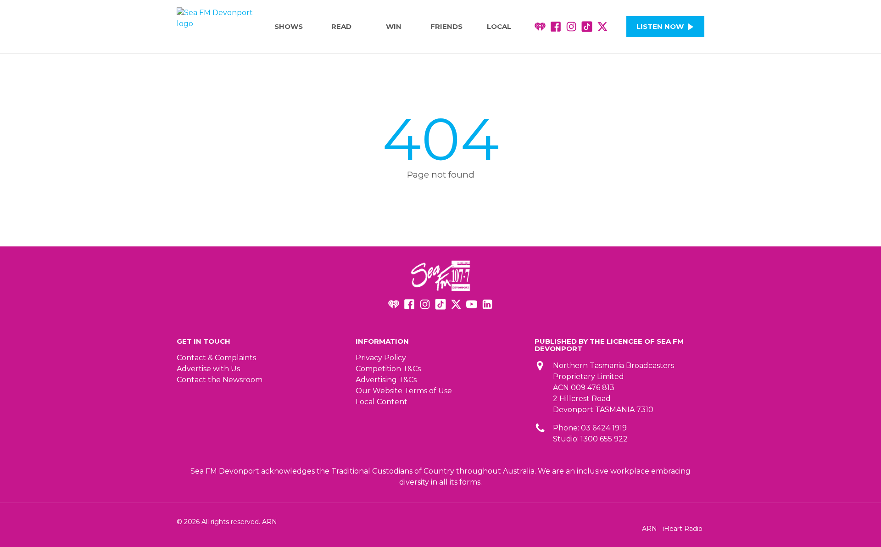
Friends (446, 26)
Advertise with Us (208, 368)
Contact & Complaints (216, 357)
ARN (649, 529)
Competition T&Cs (388, 368)
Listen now (660, 26)
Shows (288, 26)
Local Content (381, 401)
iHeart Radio (683, 529)
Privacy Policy (381, 357)
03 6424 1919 (604, 428)
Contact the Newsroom (219, 379)
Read (341, 26)
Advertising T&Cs (386, 379)
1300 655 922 (604, 439)
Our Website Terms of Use (404, 390)
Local (499, 26)
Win (393, 26)
